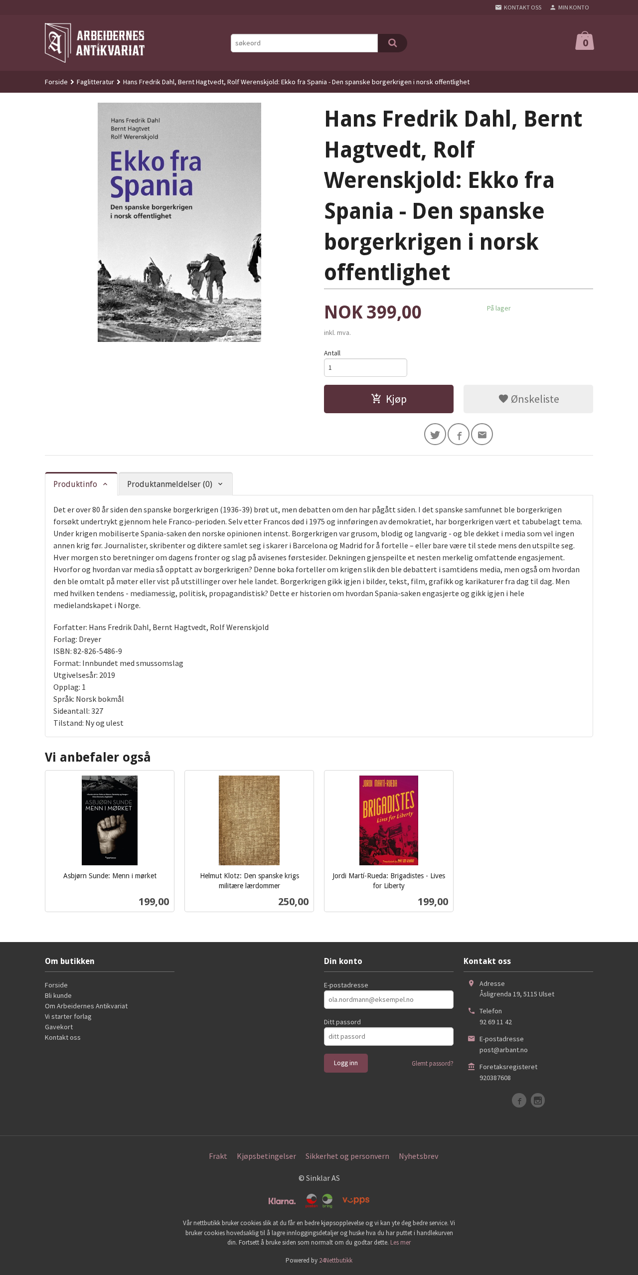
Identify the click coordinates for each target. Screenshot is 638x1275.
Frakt (218, 1156)
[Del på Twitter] (435, 434)
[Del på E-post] (482, 434)
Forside (56, 81)
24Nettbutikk (335, 1260)
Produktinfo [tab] (75, 484)
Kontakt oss (63, 1037)
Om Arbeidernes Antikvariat (86, 1005)
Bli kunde (58, 995)
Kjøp (396, 399)
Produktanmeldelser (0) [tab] (169, 484)
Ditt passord (342, 1021)
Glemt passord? (433, 1063)
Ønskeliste (534, 399)
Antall (332, 352)
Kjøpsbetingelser (266, 1156)
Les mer (400, 1242)
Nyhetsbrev (418, 1156)
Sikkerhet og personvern (347, 1156)
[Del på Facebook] (459, 434)
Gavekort (59, 1026)
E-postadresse (346, 984)
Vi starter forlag (68, 1016)
